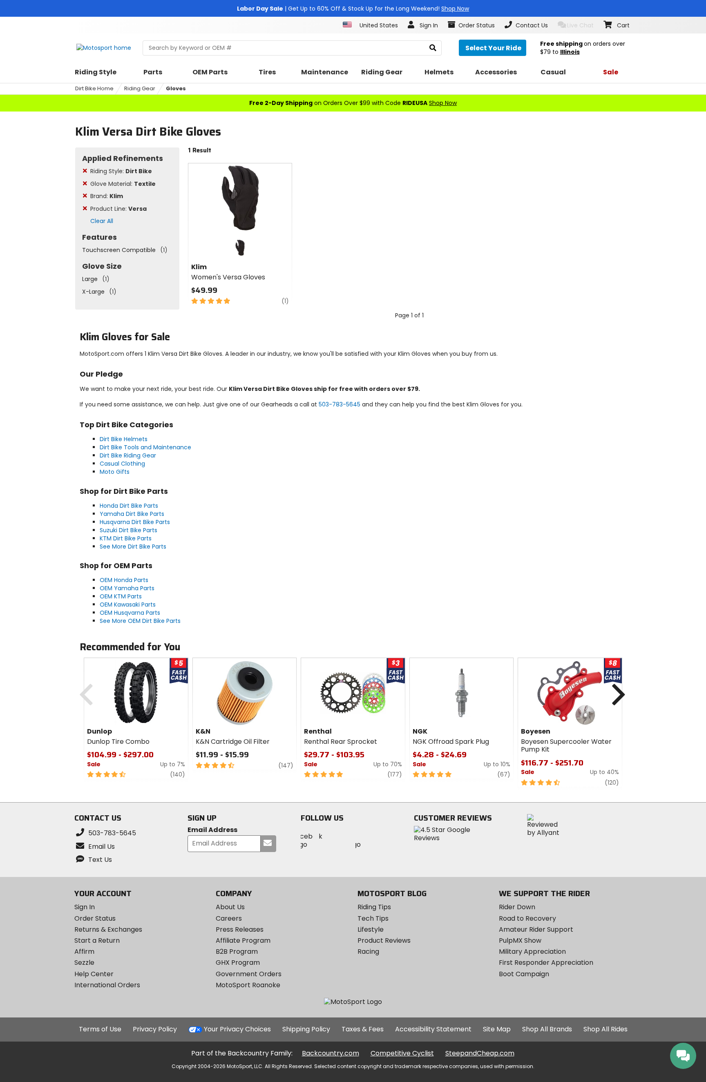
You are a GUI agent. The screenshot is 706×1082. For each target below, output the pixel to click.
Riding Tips (374, 907)
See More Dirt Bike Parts (133, 546)
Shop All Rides (605, 1029)
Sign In (84, 907)
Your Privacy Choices (237, 1029)
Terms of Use (100, 1029)
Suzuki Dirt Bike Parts (128, 530)
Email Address (212, 830)
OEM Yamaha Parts (127, 588)
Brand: (106, 196)
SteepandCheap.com (479, 1053)
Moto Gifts (115, 472)
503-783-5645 (339, 404)
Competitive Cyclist (402, 1053)
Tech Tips (373, 918)
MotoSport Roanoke (248, 985)
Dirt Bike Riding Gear (128, 455)
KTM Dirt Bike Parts (126, 538)
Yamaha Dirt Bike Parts (132, 514)
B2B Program (237, 951)
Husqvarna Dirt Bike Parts (135, 522)
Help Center (94, 974)
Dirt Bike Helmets (123, 439)
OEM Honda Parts (124, 580)
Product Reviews (384, 940)
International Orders (107, 985)
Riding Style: (121, 171)
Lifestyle (370, 929)
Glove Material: (123, 184)
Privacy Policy (155, 1029)
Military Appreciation (532, 951)
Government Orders (249, 974)
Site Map (497, 1029)
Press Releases (240, 929)
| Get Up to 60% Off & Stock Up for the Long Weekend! (353, 8)
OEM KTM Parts (121, 596)
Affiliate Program (243, 940)
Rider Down (517, 907)
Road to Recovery (527, 918)
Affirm (84, 951)
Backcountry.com (330, 1053)
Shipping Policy (306, 1029)
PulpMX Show (520, 940)
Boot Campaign (524, 974)
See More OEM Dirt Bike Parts (140, 621)
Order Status (95, 918)
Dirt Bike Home (94, 88)
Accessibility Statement (433, 1029)
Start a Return (97, 940)
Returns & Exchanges (108, 929)
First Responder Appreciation (546, 962)
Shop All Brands (547, 1029)
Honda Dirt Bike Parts (129, 506)
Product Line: (118, 209)
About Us (230, 907)
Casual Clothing (122, 464)
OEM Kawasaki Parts (128, 604)
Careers (229, 918)
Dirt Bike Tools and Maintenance (145, 447)
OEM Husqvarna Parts (130, 613)
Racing (368, 951)
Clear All (101, 221)
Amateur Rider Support (536, 929)
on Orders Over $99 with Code (353, 103)
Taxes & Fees (363, 1029)
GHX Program (238, 962)
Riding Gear (139, 88)
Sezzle (84, 962)
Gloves (176, 88)
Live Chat (580, 25)
